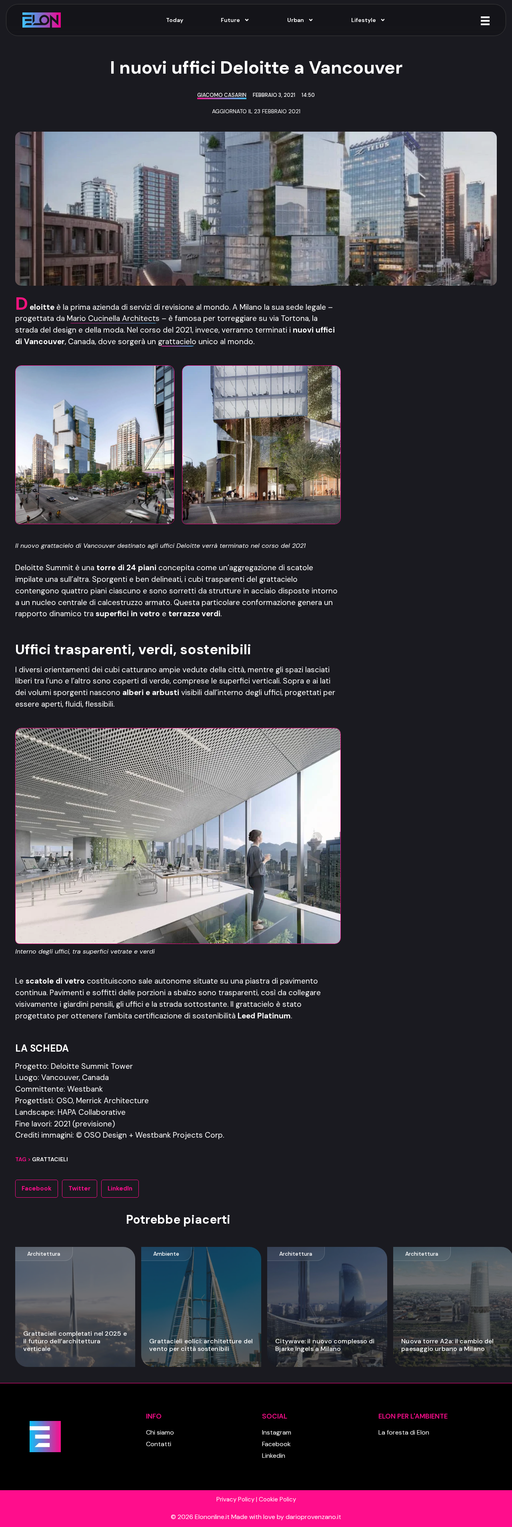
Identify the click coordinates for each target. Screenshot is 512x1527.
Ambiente (166, 1253)
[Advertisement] (427, 418)
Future (230, 20)
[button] (36, 1189)
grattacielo (177, 342)
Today (174, 20)
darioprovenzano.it (313, 1517)
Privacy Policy (235, 1499)
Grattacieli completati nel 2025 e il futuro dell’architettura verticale (74, 1341)
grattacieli (50, 1159)
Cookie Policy (277, 1499)
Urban (295, 20)
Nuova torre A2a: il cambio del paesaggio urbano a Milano (447, 1345)
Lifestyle (363, 20)
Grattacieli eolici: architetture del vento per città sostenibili (201, 1345)
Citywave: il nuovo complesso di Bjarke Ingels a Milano (324, 1345)
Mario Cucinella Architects (113, 318)
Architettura (43, 1253)
